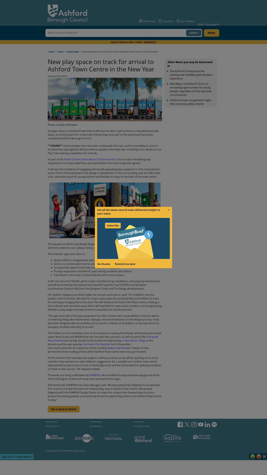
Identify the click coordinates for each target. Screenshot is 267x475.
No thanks (103, 264)
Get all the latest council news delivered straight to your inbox (128, 211)
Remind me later (125, 264)
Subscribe (113, 225)
